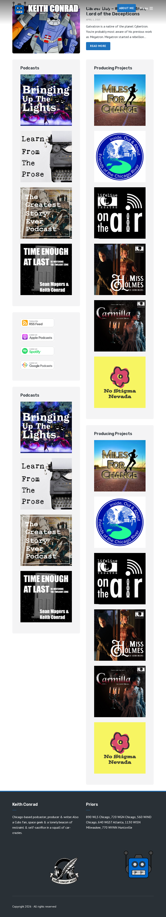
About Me (126, 8)
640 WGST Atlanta (110, 822)
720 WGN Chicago (123, 817)
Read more (98, 46)
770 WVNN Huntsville (117, 827)
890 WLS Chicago (98, 817)
